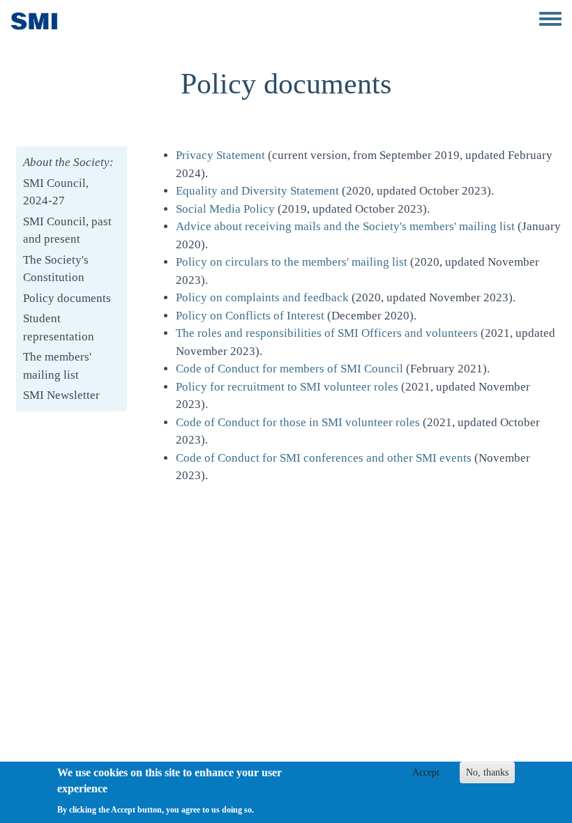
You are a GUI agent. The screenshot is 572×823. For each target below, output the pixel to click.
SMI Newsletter (61, 395)
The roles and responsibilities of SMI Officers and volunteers (327, 333)
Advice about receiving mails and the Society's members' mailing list (345, 226)
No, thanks (487, 772)
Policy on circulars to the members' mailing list (291, 262)
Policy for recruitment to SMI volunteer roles (287, 386)
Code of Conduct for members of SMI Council (289, 368)
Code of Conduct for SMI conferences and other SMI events (324, 458)
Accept (425, 772)
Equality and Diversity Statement (257, 190)
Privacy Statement (220, 155)
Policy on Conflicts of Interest (250, 315)
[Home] (34, 21)
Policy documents (67, 298)
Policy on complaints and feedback (262, 297)
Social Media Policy (225, 209)
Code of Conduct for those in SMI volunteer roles (298, 422)
